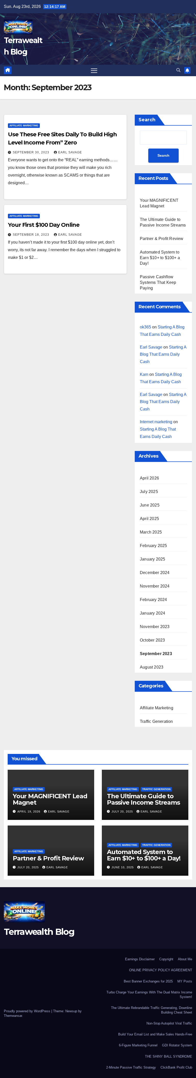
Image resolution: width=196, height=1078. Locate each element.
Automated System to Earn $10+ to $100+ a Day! (160, 257)
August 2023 (151, 667)
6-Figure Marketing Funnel (138, 1045)
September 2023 (156, 653)
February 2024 (153, 599)
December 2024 (155, 572)
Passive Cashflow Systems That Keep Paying (158, 282)
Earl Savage (70, 152)
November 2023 (155, 626)
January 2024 (152, 613)
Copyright (166, 959)
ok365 (145, 327)
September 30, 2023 (31, 152)
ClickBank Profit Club (176, 1067)
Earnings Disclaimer (140, 959)
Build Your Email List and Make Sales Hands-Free (155, 1034)
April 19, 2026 (29, 811)
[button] (178, 70)
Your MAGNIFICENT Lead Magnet (50, 799)
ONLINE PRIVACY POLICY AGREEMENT (160, 970)
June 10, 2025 (123, 867)
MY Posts (184, 981)
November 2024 (155, 586)
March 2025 (151, 532)
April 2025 (149, 518)
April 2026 (149, 478)
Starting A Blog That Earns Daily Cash (163, 354)
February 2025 (153, 545)
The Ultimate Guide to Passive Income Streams (143, 799)
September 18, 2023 (31, 234)
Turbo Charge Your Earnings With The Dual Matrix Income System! (149, 994)
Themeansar (13, 1016)
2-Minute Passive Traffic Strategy (131, 1067)
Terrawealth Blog (39, 931)
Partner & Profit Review (161, 238)
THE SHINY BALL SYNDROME (168, 1056)
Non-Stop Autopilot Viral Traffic (169, 1023)
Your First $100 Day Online (43, 224)
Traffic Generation (156, 721)
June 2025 (150, 505)
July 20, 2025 (123, 811)
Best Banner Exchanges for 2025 (148, 981)
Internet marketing (156, 422)
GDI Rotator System (177, 1045)
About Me (185, 959)
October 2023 (152, 640)
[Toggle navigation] (94, 70)
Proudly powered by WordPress (27, 1011)
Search (147, 120)
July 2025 (149, 491)
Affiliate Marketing (23, 125)
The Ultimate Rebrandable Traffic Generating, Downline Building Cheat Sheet (151, 1010)
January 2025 (152, 559)
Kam (144, 374)
